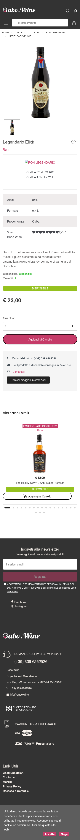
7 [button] (34, 507)
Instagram (21, 606)
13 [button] (58, 507)
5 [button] (25, 507)
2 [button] (13, 507)
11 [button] (50, 507)
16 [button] (70, 507)
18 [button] (36, 512)
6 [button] (30, 507)
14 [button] (62, 507)
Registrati (40, 576)
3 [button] (17, 507)
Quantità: (9, 318)
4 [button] (21, 507)
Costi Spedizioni (13, 773)
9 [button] (42, 507)
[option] (40, 82)
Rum (6, 149)
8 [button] (38, 507)
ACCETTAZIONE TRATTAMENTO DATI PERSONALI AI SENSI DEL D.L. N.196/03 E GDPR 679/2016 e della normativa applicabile (41, 587)
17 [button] (75, 507)
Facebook (20, 602)
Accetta (50, 834)
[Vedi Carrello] (75, 23)
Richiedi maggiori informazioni (28, 380)
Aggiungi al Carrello (40, 339)
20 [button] (44, 512)
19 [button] (40, 512)
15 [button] (66, 507)
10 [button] (46, 507)
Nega (64, 834)
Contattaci (18, 371)
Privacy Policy (12, 786)
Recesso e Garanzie (16, 791)
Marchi (7, 782)
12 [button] (54, 507)
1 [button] (7, 507)
